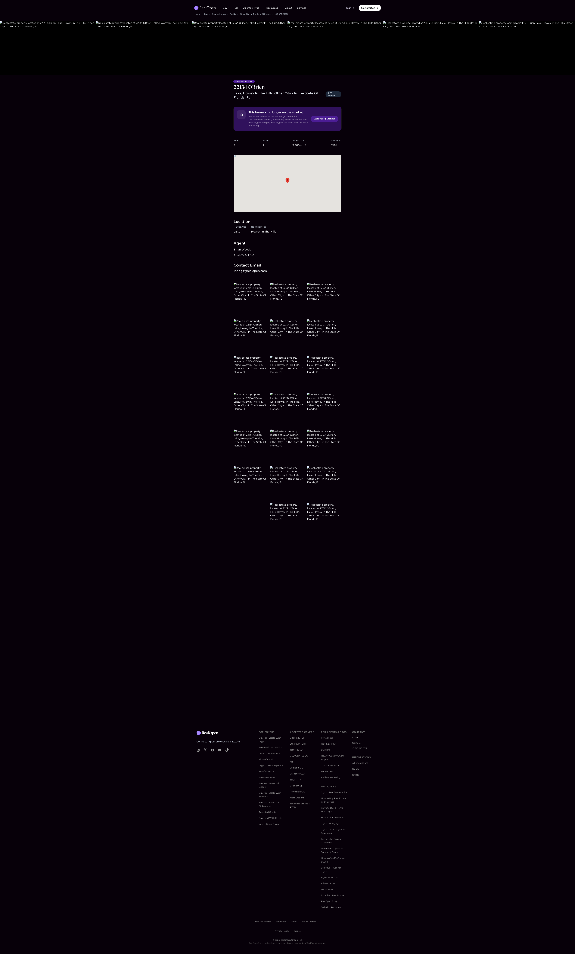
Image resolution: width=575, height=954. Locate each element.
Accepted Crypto (267, 812)
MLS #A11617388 (281, 14)
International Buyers (269, 824)
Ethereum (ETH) (298, 743)
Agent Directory (329, 877)
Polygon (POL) (297, 791)
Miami (294, 921)
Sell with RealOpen (331, 907)
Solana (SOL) (296, 767)
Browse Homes (219, 14)
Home (197, 14)
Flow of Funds (266, 759)
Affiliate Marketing (331, 777)
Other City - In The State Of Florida (255, 14)
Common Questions (269, 753)
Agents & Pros (251, 8)
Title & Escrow (328, 743)
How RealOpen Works (270, 747)
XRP (292, 761)
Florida (233, 14)
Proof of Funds (266, 771)
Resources (272, 8)
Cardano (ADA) (298, 773)
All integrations (360, 763)
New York (281, 921)
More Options (297, 797)
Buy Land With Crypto (270, 818)
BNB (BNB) (296, 785)
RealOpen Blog (329, 901)
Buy (225, 8)
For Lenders (327, 771)
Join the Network (330, 765)
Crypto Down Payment (271, 765)
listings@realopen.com (250, 271)
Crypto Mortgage (330, 823)
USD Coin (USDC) (299, 755)
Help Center (327, 889)
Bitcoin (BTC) (297, 737)
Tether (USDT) (297, 749)
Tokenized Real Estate (332, 895)
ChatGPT (356, 775)
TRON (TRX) (296, 779)
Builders (325, 749)
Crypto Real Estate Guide (334, 792)
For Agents (327, 737)
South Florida (309, 921)
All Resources (328, 883)
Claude (355, 769)
